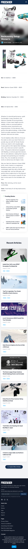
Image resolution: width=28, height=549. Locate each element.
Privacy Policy (4, 521)
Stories (3, 508)
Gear (2, 510)
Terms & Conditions (6, 523)
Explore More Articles (15, 466)
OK (14, 546)
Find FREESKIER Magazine (8, 530)
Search (3, 515)
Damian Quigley (7, 42)
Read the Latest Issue (6, 528)
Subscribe (23, 494)
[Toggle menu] (26, 2)
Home (2, 506)
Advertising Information (7, 526)
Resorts (3, 512)
